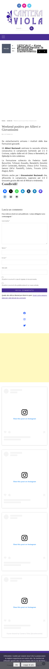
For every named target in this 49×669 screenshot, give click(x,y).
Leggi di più (28, 665)
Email (4, 258)
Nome (4, 248)
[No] (46, 661)
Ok (16, 665)
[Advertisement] (24, 86)
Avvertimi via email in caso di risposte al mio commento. (19, 279)
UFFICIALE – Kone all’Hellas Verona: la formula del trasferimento (30, 48)
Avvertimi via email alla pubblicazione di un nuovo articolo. (20, 285)
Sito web (4, 268)
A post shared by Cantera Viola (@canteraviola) (24, 633)
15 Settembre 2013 (8, 134)
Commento (6, 221)
